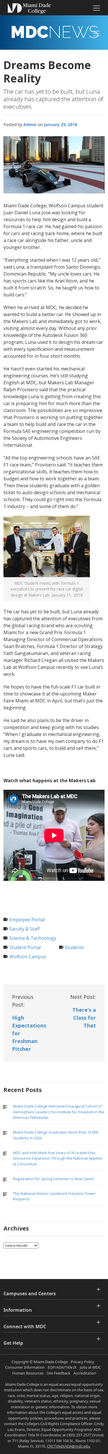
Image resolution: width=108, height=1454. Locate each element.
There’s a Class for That (84, 1017)
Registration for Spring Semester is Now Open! (53, 1178)
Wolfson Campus (27, 956)
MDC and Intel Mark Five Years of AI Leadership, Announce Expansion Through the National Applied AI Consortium (57, 1158)
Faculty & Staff (24, 929)
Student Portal (25, 947)
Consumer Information (25, 1367)
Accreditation (84, 1373)
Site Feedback (58, 1373)
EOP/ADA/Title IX (62, 1367)
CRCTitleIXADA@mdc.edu (68, 1446)
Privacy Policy (82, 1361)
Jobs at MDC (90, 1367)
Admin (30, 124)
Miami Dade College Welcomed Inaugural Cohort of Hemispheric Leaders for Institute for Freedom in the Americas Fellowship (58, 1112)
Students (74, 947)
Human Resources (27, 1373)
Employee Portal (27, 919)
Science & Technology (32, 938)
